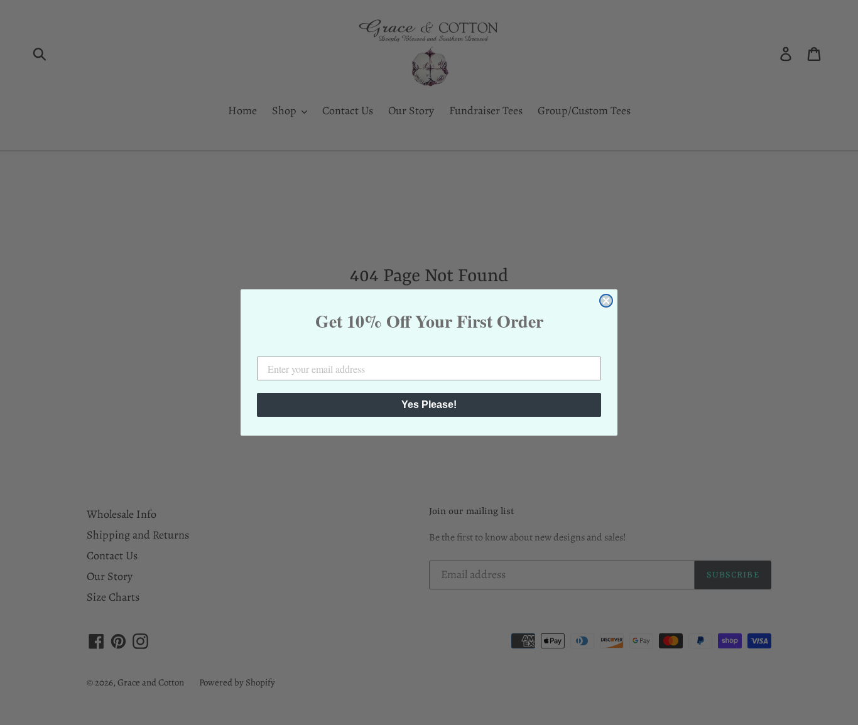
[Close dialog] (606, 300)
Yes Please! (429, 404)
